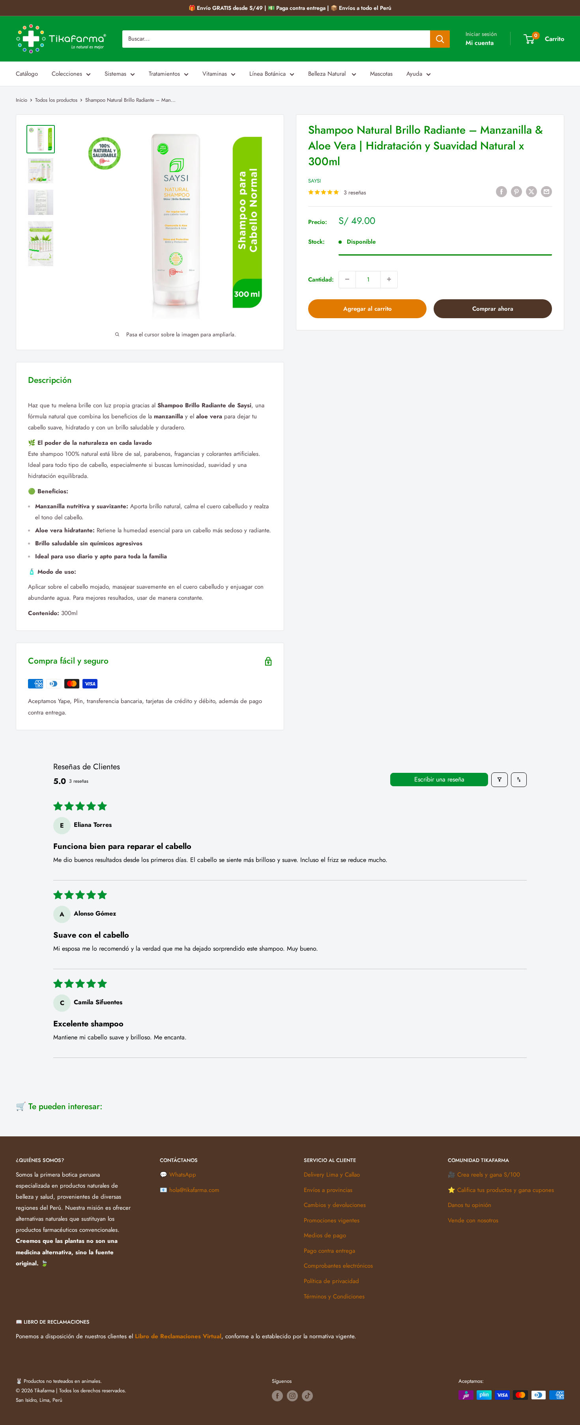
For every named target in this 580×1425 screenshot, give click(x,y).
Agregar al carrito (367, 308)
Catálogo (27, 73)
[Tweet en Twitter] (531, 192)
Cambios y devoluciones (335, 1205)
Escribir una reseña (439, 779)
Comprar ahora (492, 308)
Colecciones (67, 73)
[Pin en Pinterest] (516, 192)
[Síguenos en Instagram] (292, 1395)
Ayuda (414, 73)
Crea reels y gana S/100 (488, 1174)
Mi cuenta (480, 42)
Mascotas (381, 73)
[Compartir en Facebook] (501, 192)
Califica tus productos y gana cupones (505, 1190)
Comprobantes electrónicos (338, 1265)
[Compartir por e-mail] (546, 192)
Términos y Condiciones (334, 1296)
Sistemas (115, 73)
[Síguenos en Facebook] (277, 1395)
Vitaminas (214, 73)
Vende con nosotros (473, 1220)
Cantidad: (321, 279)
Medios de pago (325, 1235)
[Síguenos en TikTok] (307, 1395)
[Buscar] (440, 39)
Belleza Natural (328, 73)
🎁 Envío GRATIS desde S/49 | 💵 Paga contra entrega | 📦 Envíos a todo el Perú (290, 8)
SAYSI (314, 181)
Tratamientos (164, 73)
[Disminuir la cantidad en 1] (347, 279)
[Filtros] (499, 779)
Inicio (21, 100)
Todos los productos (56, 100)
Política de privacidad (331, 1281)
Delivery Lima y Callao (332, 1174)
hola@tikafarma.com (194, 1190)
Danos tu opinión (469, 1205)
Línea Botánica (267, 73)
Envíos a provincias (328, 1190)
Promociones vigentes (331, 1220)
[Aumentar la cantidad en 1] (389, 279)
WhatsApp (182, 1174)
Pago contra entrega (329, 1250)
